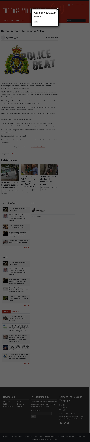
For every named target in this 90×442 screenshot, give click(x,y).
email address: (38, 16)
